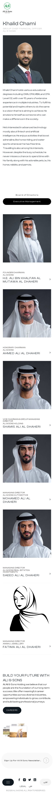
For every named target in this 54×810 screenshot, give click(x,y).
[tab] (27, 195)
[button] (8, 782)
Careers (12, 710)
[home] (7, 8)
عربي (45, 782)
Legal (23, 786)
